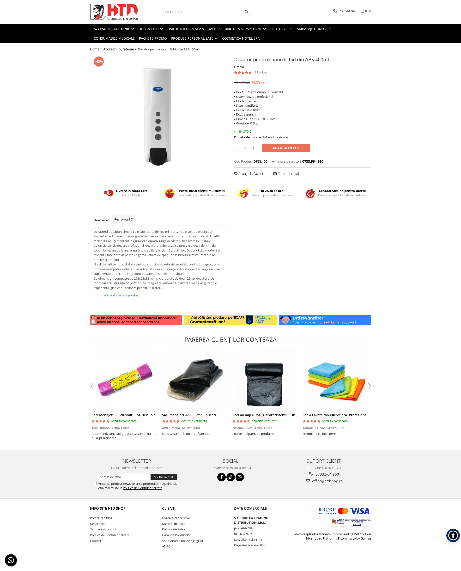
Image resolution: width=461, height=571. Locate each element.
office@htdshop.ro (327, 481)
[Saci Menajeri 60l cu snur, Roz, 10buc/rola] (125, 380)
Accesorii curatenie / (120, 49)
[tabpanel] (158, 115)
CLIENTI (169, 508)
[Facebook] (221, 477)
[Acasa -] (114, 12)
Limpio (239, 67)
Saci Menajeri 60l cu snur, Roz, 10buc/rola (126, 415)
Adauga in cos (286, 148)
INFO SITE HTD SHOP (108, 508)
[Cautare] (246, 12)
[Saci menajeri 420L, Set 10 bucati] (195, 380)
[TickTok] (230, 477)
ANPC (166, 546)
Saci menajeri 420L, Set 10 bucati (189, 415)
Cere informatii (288, 173)
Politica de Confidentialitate (142, 488)
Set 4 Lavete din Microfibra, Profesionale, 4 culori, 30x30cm (351, 415)
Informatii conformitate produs (116, 295)
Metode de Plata (174, 524)
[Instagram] (240, 477)
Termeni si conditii (103, 529)
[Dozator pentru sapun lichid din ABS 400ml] (158, 115)
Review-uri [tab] (124, 219)
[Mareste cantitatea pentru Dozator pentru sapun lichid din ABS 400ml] (253, 148)
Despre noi (97, 524)
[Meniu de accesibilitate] (453, 535)
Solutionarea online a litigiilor (182, 541)
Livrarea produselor (176, 518)
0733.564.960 (327, 474)
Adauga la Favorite (251, 173)
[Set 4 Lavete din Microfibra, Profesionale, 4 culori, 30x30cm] (336, 380)
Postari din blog (101, 518)
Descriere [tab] (101, 220)
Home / (96, 49)
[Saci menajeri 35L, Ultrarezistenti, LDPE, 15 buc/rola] (266, 380)
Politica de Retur (173, 529)
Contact (95, 541)
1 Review (261, 72)
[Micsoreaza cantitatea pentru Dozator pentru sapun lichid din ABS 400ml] (237, 148)
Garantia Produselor (176, 535)
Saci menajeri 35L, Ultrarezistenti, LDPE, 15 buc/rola (274, 415)
